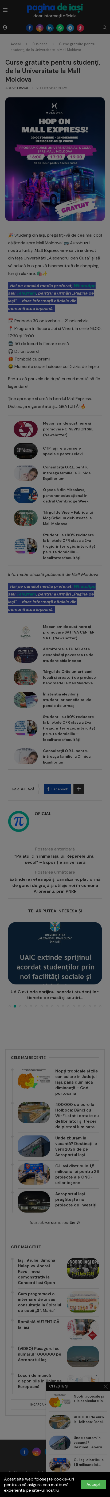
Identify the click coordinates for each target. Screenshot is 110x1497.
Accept (94, 1484)
